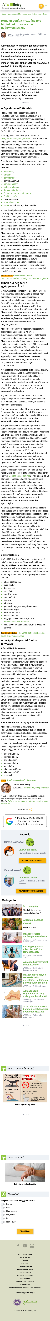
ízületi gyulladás (11, 187)
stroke (6, 205)
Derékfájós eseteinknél (19, 476)
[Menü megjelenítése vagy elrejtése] (46, 6)
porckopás (8, 172)
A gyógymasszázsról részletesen (22, 780)
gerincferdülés (10, 178)
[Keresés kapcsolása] (41, 6)
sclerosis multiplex (12, 202)
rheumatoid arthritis (12, 190)
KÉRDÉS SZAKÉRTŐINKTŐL (32, 861)
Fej (7, 1218)
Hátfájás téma (6, 804)
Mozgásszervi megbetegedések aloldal (32, 14)
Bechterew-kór (10, 196)
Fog (7, 1207)
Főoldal (3, 14)
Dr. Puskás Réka (28, 849)
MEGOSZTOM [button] (23, 809)
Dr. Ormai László (28, 877)
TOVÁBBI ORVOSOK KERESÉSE (31, 891)
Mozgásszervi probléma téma (37, 801)
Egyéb (9, 1204)
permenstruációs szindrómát (16, 622)
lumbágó (8, 175)
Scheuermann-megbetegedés (17, 193)
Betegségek (12, 14)
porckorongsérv (11, 184)
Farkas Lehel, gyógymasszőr (35, 788)
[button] (18, 1247)
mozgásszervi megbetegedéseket (16, 139)
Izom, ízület (11, 1222)
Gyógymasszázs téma (16, 801)
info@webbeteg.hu (28, 1293)
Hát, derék (10, 1215)
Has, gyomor (11, 1211)
